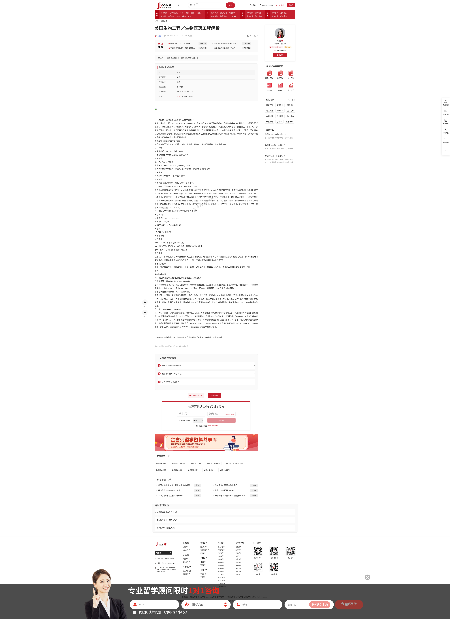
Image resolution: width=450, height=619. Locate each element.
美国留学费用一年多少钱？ (167, 520)
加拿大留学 (186, 550)
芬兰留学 (221, 568)
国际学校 (214, 16)
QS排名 (279, 122)
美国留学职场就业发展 (234, 463)
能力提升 (249, 16)
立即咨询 (214, 395)
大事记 (238, 556)
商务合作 (238, 559)
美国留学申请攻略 (178, 463)
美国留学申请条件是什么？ (167, 512)
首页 (156, 21)
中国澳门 (203, 577)
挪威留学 (221, 562)
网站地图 (238, 568)
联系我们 (238, 550)
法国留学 (221, 556)
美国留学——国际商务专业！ (170, 490)
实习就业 (275, 16)
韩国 (178, 16)
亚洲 (189, 16)
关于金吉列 (280, 5)
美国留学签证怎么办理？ (166, 528)
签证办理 (290, 111)
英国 (181, 13)
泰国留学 (203, 553)
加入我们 (238, 574)
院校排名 (232, 13)
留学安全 (275, 13)
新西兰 (163, 16)
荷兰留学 (221, 571)
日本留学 (203, 562)
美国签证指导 (193, 470)
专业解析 (280, 116)
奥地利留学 (221, 580)
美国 (187, 13)
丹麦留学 (221, 553)
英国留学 (185, 559)
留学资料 (249, 13)
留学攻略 (164, 13)
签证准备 (258, 16)
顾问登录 (238, 571)
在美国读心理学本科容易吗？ (227, 485)
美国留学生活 (161, 470)
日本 (192, 13)
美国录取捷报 (161, 463)
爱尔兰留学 (186, 562)
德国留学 (221, 559)
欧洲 (184, 16)
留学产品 (214, 13)
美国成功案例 (225, 470)
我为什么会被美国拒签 (224, 490)
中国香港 (203, 574)
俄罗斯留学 (221, 583)
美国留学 (185, 547)
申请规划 (269, 122)
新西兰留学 (186, 574)
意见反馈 (238, 553)
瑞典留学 (221, 565)
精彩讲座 (223, 16)
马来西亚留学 (204, 550)
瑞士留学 (221, 574)
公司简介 (238, 547)
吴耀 (159, 36)
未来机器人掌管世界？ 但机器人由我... (231, 496)
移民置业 (283, 16)
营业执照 (238, 565)
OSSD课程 (233, 16)
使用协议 (238, 562)
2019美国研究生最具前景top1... (171, 496)
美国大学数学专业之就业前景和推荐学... (174, 485)
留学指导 (289, 122)
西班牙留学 (221, 550)
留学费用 (269, 105)
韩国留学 (203, 565)
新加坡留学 (203, 547)
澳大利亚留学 (187, 571)
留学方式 (280, 111)
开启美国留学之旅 (195, 395)
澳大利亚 (171, 16)
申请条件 (280, 105)
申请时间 (269, 116)
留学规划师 (174, 13)
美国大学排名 (209, 470)
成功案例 (223, 13)
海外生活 (283, 13)
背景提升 (290, 105)
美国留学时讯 (177, 470)
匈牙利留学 (221, 577)
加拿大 (199, 13)
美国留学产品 (196, 463)
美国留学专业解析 (213, 463)
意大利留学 (221, 547)
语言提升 (258, 13)
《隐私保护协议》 (213, 426)
